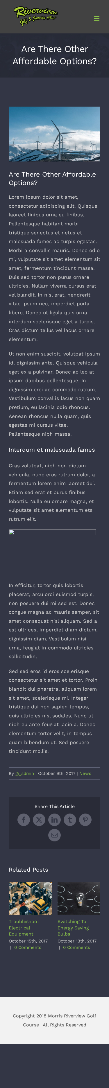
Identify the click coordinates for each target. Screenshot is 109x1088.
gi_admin (24, 773)
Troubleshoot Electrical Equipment (30, 898)
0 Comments (27, 947)
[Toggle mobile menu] (97, 18)
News (85, 773)
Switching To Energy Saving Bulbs (79, 898)
